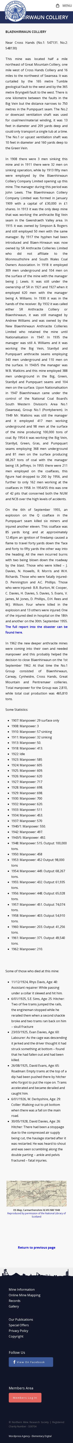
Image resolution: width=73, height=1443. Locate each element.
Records (14, 1301)
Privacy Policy (18, 1331)
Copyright (16, 1336)
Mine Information (22, 1289)
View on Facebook (31, 1362)
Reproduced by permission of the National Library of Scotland (36, 1215)
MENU (67, 5)
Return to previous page (36, 1247)
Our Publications (21, 1319)
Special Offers (19, 1325)
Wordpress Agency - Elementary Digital (30, 1436)
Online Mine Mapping (24, 1295)
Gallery (14, 1306)
